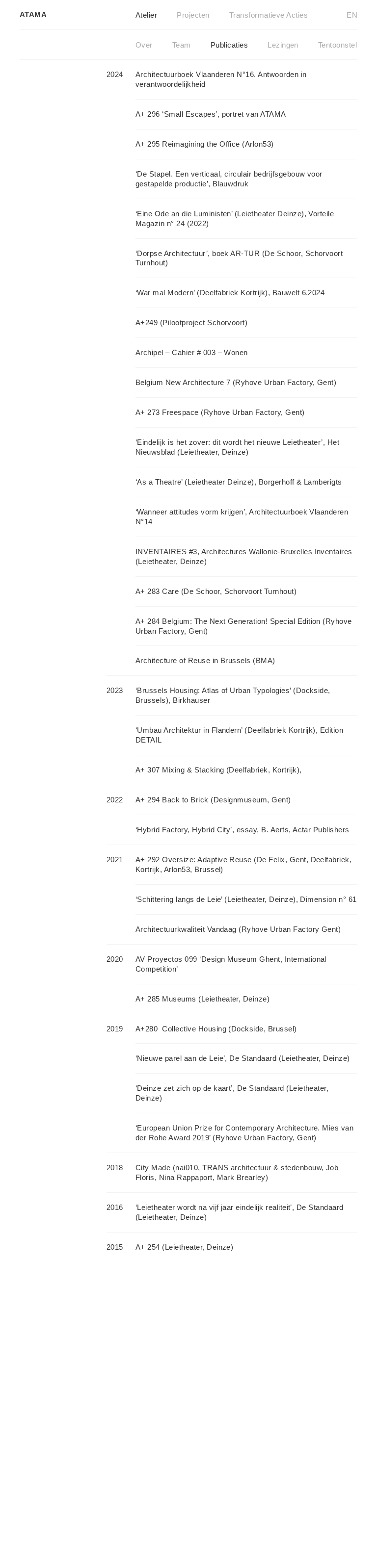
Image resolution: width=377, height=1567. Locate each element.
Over (144, 45)
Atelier (146, 15)
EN (352, 15)
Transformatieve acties (268, 15)
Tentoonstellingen (347, 45)
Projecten (193, 15)
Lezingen (283, 45)
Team (181, 45)
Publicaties (229, 45)
